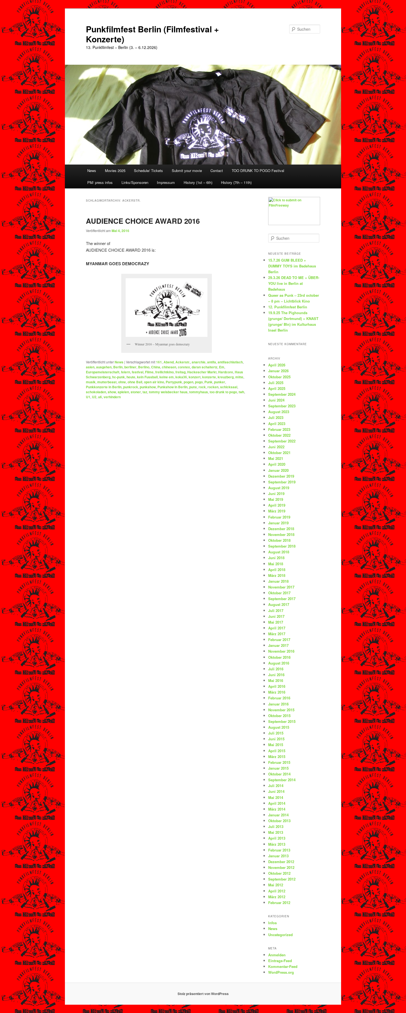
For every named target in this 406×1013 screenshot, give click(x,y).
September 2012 (282, 879)
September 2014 (282, 779)
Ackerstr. (182, 362)
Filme (149, 371)
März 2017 (276, 633)
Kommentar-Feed (282, 966)
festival (137, 371)
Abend (169, 362)
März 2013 (276, 844)
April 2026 (276, 365)
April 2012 (276, 891)
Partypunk (174, 381)
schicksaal (228, 386)
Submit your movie (187, 170)
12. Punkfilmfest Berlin (287, 306)
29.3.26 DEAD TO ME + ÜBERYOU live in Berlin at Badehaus (293, 283)
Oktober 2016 (279, 657)
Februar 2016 (279, 697)
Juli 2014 (275, 785)
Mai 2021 (275, 458)
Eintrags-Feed (280, 960)
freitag (180, 371)
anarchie (198, 362)
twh (241, 391)
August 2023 (278, 411)
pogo (199, 381)
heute (130, 376)
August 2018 (278, 551)
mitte (239, 376)
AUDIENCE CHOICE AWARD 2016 (143, 221)
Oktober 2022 (279, 435)
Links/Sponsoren (135, 182)
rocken (212, 386)
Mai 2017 (275, 622)
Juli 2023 (275, 417)
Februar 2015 (279, 762)
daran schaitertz (204, 366)
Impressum (166, 182)
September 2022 (282, 441)
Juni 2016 (276, 674)
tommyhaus (198, 391)
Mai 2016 (275, 680)
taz (145, 391)
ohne (122, 381)
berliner (130, 366)
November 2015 (281, 709)
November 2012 (281, 867)
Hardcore (225, 371)
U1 (88, 396)
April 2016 (276, 686)
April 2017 (276, 628)
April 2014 (276, 803)
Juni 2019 (276, 493)
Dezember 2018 (281, 528)
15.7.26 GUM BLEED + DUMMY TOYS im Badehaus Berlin (292, 265)
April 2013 (276, 838)
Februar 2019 (279, 517)
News (91, 170)
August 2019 (278, 487)
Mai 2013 (275, 832)
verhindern (112, 396)
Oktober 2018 (279, 540)
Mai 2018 (275, 563)
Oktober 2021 (279, 452)
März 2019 (276, 511)
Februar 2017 (279, 639)
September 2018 (282, 546)
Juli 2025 (275, 382)
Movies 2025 (115, 170)
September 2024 (282, 394)
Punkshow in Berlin (172, 386)
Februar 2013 (279, 850)
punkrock (130, 386)
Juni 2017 (276, 616)
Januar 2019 (278, 522)
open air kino (154, 381)
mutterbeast (107, 381)
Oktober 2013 (279, 820)
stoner (136, 391)
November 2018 (281, 534)
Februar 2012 (279, 902)
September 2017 (282, 598)
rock (202, 386)
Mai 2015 (275, 744)
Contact (216, 170)
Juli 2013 (275, 826)
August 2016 (278, 663)
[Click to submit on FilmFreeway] (294, 223)
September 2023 (282, 405)
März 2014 (276, 809)
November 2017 (281, 587)
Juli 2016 (275, 668)
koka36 (181, 376)
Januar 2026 (278, 370)
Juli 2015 (275, 733)
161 (159, 362)
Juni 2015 (276, 738)
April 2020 (276, 464)
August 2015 (278, 727)
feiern (125, 371)
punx (193, 386)
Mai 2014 (275, 797)
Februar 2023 (279, 429)
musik (91, 381)
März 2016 (276, 692)
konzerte (209, 376)
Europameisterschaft (102, 371)
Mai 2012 (275, 884)
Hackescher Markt (202, 371)
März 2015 (276, 756)
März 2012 (276, 896)
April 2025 (276, 388)
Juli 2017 (275, 610)
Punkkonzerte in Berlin (104, 386)
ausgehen (104, 366)
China (155, 366)
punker (219, 381)
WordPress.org (281, 972)
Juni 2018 (276, 557)
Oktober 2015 (279, 715)
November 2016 (281, 651)
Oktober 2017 (279, 592)
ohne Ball (135, 381)
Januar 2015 (278, 768)
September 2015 (282, 721)
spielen (123, 391)
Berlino (143, 366)
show (112, 391)
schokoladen (96, 391)
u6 (100, 396)
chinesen (169, 366)
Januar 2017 (278, 645)
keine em (166, 376)
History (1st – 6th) (198, 182)
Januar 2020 (278, 470)
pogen (188, 381)
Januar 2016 (278, 704)
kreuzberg (226, 376)
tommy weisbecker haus (168, 391)
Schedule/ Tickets (148, 170)
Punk (208, 381)
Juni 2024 (276, 400)
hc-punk (118, 376)
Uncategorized (280, 934)
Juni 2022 (276, 446)
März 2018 (276, 575)
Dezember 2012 (281, 861)
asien (90, 366)
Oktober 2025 (279, 376)
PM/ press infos (100, 182)
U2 (94, 396)
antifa (211, 362)
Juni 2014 (276, 791)
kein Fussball (147, 376)
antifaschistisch (230, 362)
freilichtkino (164, 371)
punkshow (148, 386)
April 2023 (276, 423)
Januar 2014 (278, 814)
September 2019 (282, 482)
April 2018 (276, 569)
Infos (272, 922)
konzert (195, 376)
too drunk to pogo (223, 391)
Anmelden (277, 954)
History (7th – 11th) (236, 182)
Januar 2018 (278, 581)
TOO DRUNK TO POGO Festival (258, 170)
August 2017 (278, 604)
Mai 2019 (275, 499)
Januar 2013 (278, 855)
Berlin (118, 366)
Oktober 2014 (279, 774)
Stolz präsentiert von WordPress (203, 993)
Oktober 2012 (279, 873)
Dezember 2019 (281, 476)
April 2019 (276, 505)
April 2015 (276, 750)
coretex (184, 366)
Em (221, 366)
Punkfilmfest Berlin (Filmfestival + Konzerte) (152, 34)
